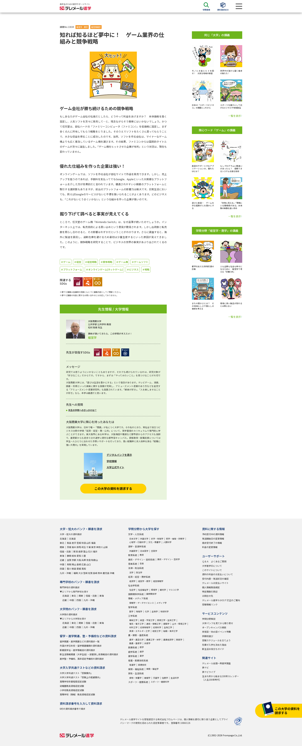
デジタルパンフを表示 (119, 455)
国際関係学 (151, 593)
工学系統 (132, 615)
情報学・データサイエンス (141, 602)
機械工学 (133, 620)
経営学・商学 (82, 27)
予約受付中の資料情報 (213, 534)
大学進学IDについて (212, 565)
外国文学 (144, 538)
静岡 (69, 555)
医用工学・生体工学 (166, 620)
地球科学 (164, 611)
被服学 (147, 677)
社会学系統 (133, 585)
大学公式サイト (115, 467)
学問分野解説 (208, 618)
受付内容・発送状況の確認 (215, 578)
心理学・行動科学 (137, 542)
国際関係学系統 (136, 594)
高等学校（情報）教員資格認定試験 (77, 694)
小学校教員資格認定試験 (72, 690)
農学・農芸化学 (136, 639)
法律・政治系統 (136, 568)
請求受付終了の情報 (212, 542)
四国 (62, 568)
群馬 (79, 547)
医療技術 (142, 664)
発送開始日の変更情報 (213, 538)
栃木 (74, 547)
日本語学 (144, 550)
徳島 (74, 568)
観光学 (163, 589)
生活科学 (175, 677)
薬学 (142, 655)
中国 (62, 564)
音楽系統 (132, 563)
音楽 (142, 563)
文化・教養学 (154, 542)
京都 (74, 560)
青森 (69, 542)
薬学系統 (132, 656)
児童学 (156, 677)
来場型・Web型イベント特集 (216, 631)
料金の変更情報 (210, 547)
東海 (62, 555)
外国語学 (133, 550)
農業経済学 (168, 639)
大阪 (79, 560)
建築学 (166, 623)
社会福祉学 (143, 589)
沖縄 (112, 573)
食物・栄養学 (135, 677)
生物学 (155, 611)
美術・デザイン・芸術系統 (141, 559)
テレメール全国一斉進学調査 (216, 663)
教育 (142, 554)
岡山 (74, 564)
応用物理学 (145, 627)
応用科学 (157, 627)
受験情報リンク (210, 604)
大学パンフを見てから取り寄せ (217, 623)
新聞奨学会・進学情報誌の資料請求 (77, 650)
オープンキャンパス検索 (214, 627)
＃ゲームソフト (140, 262)
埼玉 (83, 547)
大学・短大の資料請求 (71, 534)
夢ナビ (205, 667)
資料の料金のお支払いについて (217, 574)
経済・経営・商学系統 (139, 576)
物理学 (139, 611)
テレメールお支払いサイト (215, 583)
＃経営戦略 (91, 262)
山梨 (105, 547)
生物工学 (168, 627)
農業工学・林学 (153, 639)
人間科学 (167, 542)
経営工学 (156, 630)
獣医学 (179, 639)
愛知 (79, 555)
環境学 (154, 589)
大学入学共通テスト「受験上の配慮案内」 (81, 677)
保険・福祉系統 (136, 669)
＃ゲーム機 (122, 262)
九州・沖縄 (65, 573)
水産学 (147, 643)
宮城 (79, 542)
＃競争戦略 (106, 262)
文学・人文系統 (136, 534)
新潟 (75, 551)
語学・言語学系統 (137, 546)
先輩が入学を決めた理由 (214, 644)
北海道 (63, 538)
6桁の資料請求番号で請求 (72, 708)
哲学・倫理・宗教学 (175, 538)
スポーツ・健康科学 (160, 681)
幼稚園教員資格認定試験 (72, 686)
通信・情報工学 (153, 623)
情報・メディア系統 (138, 598)
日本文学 (133, 538)
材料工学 (133, 627)
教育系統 (132, 555)
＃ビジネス (133, 269)
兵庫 (83, 560)
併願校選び (207, 636)
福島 (93, 542)
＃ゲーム (65, 262)
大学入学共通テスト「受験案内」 (76, 673)
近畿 (62, 560)
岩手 (74, 542)
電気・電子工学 (136, 623)
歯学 (142, 651)
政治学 (139, 572)
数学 (131, 611)
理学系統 (132, 607)
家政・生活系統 (136, 673)
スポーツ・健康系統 (138, 682)
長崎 (95, 573)
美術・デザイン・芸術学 (168, 559)
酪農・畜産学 (135, 643)
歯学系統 (132, 651)
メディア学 (162, 602)
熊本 (100, 573)
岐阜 (74, 555)
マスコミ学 (174, 589)
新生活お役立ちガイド (213, 649)
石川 (90, 551)
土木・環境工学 (179, 623)
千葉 (88, 547)
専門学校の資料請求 (70, 587)
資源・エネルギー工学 (139, 630)
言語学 (154, 550)
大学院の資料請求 (68, 614)
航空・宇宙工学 (147, 620)
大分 (80, 573)
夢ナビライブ (208, 672)
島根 (79, 564)
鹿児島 (106, 573)
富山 (85, 551)
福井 (95, 551)
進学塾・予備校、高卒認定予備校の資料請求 (82, 658)
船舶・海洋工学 (170, 630)
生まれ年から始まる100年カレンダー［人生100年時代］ (220, 678)
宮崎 (85, 573)
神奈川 (99, 547)
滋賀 (69, 560)
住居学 (165, 677)
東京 (93, 547)
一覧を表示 (234, 116)
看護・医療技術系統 (138, 660)
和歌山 (94, 560)
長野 (80, 551)
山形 (88, 542)
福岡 (75, 573)
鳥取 (69, 564)
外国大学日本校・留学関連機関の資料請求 (81, 645)
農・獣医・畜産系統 (138, 635)
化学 (147, 611)
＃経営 (77, 262)
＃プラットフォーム (71, 269)
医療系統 (132, 647)
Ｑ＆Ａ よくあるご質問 (214, 561)
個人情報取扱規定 (211, 587)
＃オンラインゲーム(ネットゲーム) (104, 269)
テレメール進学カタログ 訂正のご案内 (221, 600)
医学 (142, 647)
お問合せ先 (207, 595)
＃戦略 (145, 269)
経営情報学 (96, 27)
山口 (88, 564)
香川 (69, 568)
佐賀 (90, 573)
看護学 (132, 664)
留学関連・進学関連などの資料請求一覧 (79, 641)
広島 (83, 564)
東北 (62, 542)
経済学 (132, 581)
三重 (83, 555)
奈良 (88, 560)
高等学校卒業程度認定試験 (73, 681)
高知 (83, 568)
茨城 (69, 547)
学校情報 (112, 461)
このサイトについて (212, 570)
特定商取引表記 (210, 591)
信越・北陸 (65, 551)
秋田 (83, 542)
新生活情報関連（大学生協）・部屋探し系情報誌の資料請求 (89, 654)
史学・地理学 (157, 538)
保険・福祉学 (152, 668)
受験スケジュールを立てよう (216, 640)
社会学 (132, 589)
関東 (62, 547)
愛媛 (79, 568)
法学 (131, 572)
